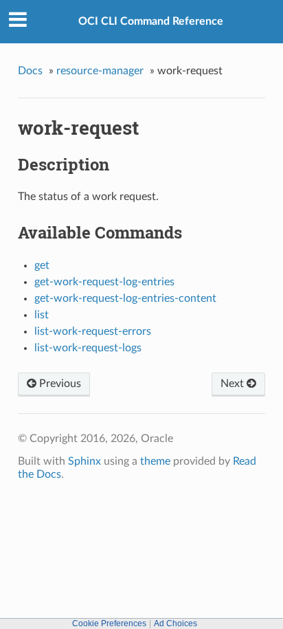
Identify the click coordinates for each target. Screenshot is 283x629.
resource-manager (100, 70)
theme (155, 461)
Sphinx (84, 461)
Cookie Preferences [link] (109, 623)
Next (233, 383)
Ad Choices (175, 623)
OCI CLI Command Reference (150, 21)
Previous (58, 383)
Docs (30, 70)
